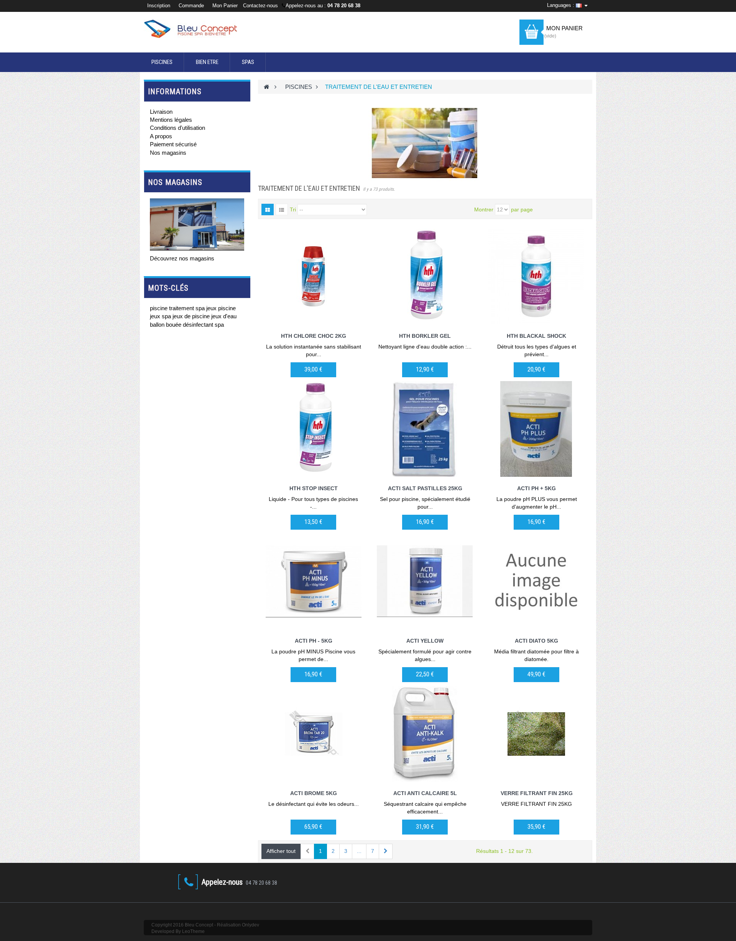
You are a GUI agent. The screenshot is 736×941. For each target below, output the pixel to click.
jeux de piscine (191, 316)
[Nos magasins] (197, 224)
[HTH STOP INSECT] (314, 429)
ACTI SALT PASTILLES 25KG (425, 488)
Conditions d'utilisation (177, 127)
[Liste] (282, 209)
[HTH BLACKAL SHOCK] (536, 276)
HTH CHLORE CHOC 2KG (313, 336)
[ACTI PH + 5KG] (536, 429)
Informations (175, 91)
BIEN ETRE (207, 62)
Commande (191, 5)
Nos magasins (168, 152)
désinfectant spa (203, 324)
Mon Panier (225, 5)
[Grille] (267, 209)
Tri (293, 209)
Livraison (161, 111)
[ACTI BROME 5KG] (314, 734)
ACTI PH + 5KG (536, 488)
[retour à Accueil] (266, 86)
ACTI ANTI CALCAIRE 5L (425, 793)
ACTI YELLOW (425, 641)
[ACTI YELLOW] (425, 581)
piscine (159, 308)
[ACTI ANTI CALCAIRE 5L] (425, 734)
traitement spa (187, 308)
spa (167, 316)
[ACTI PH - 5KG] (314, 581)
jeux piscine (221, 308)
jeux (156, 316)
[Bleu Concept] (197, 29)
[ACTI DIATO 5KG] (536, 581)
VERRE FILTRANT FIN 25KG (537, 793)
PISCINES (161, 62)
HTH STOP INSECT (313, 488)
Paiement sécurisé (173, 144)
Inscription (159, 5)
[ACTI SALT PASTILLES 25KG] (425, 429)
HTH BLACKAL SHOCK (536, 336)
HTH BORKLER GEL (425, 336)
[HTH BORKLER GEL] (425, 276)
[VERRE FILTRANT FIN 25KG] (536, 734)
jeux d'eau (224, 316)
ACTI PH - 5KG (313, 641)
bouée (174, 324)
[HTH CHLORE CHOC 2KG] (314, 276)
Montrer (483, 209)
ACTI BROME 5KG (313, 793)
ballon (158, 324)
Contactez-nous (260, 5)
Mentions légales (171, 119)
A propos (161, 136)
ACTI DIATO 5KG (536, 641)
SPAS (248, 62)
